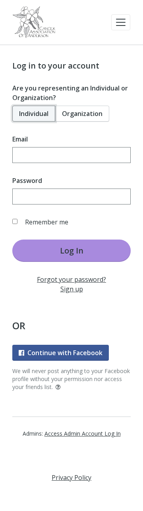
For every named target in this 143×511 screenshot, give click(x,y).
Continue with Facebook (64, 352)
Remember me (46, 222)
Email (20, 139)
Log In (71, 250)
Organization (82, 113)
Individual (33, 113)
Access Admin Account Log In (82, 433)
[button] (120, 22)
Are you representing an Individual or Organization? (70, 93)
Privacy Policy (71, 477)
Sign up (71, 289)
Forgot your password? (71, 279)
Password (27, 180)
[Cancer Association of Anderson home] (34, 22)
